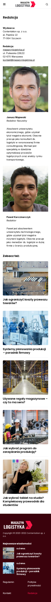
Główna (20, 548)
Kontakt (7, 593)
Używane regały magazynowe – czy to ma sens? (25, 400)
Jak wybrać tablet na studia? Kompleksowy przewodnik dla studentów (23, 501)
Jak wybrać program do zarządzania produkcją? (20, 450)
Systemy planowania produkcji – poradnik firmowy (24, 351)
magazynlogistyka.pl (14, 49)
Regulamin (8, 582)
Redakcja (32, 593)
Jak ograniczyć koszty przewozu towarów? (25, 301)
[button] (4, 4)
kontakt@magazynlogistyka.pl (19, 60)
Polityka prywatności (34, 584)
